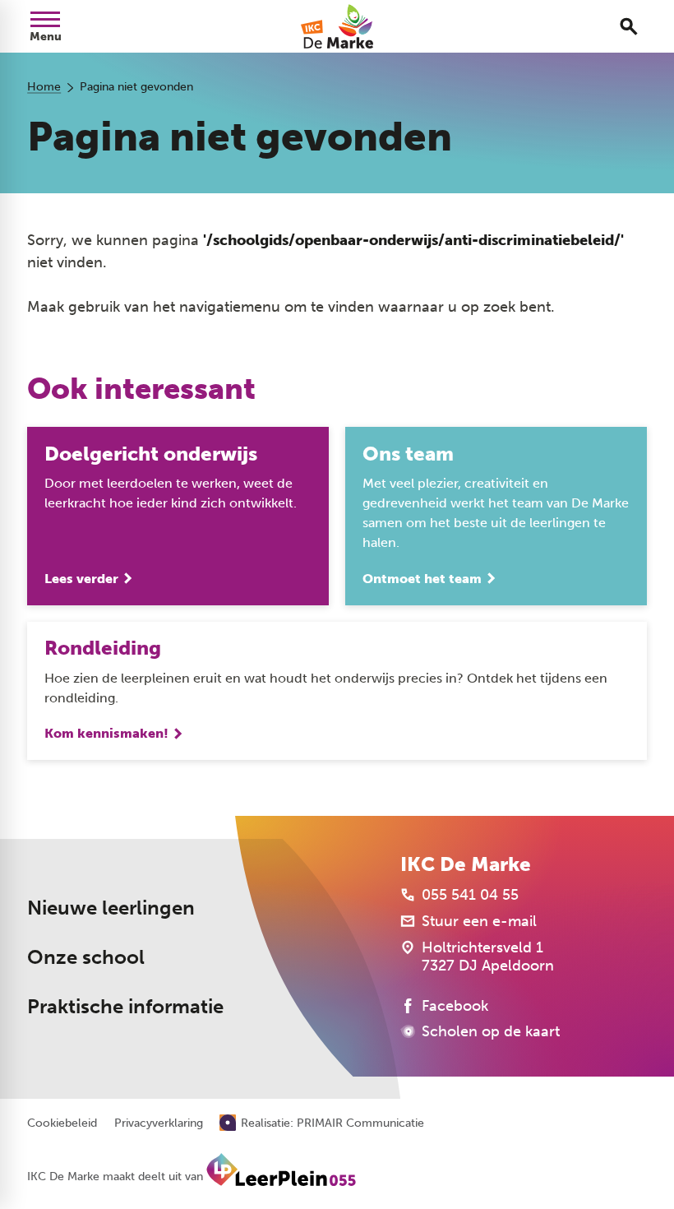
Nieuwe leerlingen (111, 907)
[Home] (337, 26)
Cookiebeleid (62, 1123)
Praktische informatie (125, 1006)
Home (44, 87)
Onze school (86, 957)
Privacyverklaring (158, 1123)
